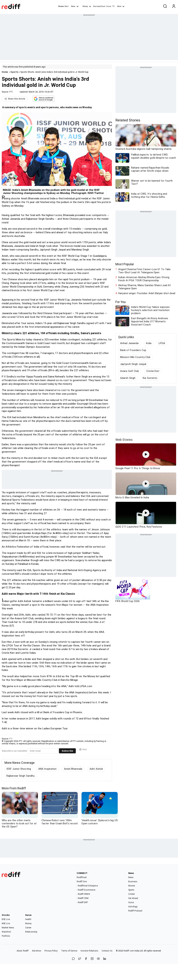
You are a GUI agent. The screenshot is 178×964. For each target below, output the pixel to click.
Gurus (108, 6)
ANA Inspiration (47, 768)
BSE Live (6, 919)
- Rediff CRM (82, 898)
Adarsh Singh (127, 378)
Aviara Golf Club (129, 371)
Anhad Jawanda (129, 343)
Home (61, 6)
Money (85, 6)
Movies (131, 886)
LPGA (162, 343)
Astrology (133, 906)
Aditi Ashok (96, 768)
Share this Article (16, 99)
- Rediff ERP (82, 902)
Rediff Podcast (135, 911)
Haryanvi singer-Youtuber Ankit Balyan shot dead (146, 293)
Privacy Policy (51, 951)
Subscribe (67, 751)
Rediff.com (129, 951)
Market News (8, 927)
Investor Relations (89, 951)
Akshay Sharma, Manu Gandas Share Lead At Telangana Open (144, 287)
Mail (66, 6)
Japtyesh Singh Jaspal (133, 364)
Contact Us (107, 951)
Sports (14, 72)
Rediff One (82, 881)
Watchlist (6, 932)
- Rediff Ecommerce (86, 890)
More (119, 6)
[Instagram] (92, 959)
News (73, 6)
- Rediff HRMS (83, 894)
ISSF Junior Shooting (18, 768)
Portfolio (6, 936)
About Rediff (23, 951)
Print (84, 749)
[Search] (165, 6)
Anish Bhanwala (73, 768)
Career (28, 927)
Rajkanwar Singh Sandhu (20, 775)
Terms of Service (69, 951)
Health (28, 919)
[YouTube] (98, 959)
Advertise (36, 951)
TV (113, 6)
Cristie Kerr (152, 371)
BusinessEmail (99, 6)
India (148, 343)
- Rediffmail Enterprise (87, 886)
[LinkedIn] (104, 959)
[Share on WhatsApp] (73, 959)
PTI (11, 92)
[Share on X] (79, 959)
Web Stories (124, 439)
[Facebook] (85, 959)
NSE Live (6, 923)
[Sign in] (173, 6)
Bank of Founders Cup (133, 350)
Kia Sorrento (150, 378)
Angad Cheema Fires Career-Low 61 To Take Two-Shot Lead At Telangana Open (144, 271)
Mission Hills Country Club (135, 357)
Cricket (131, 894)
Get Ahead (133, 898)
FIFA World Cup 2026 (127, 601)
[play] (145, 454)
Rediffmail (82, 877)
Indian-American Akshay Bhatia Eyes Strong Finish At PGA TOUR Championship (143, 279)
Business (132, 881)
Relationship (31, 932)
